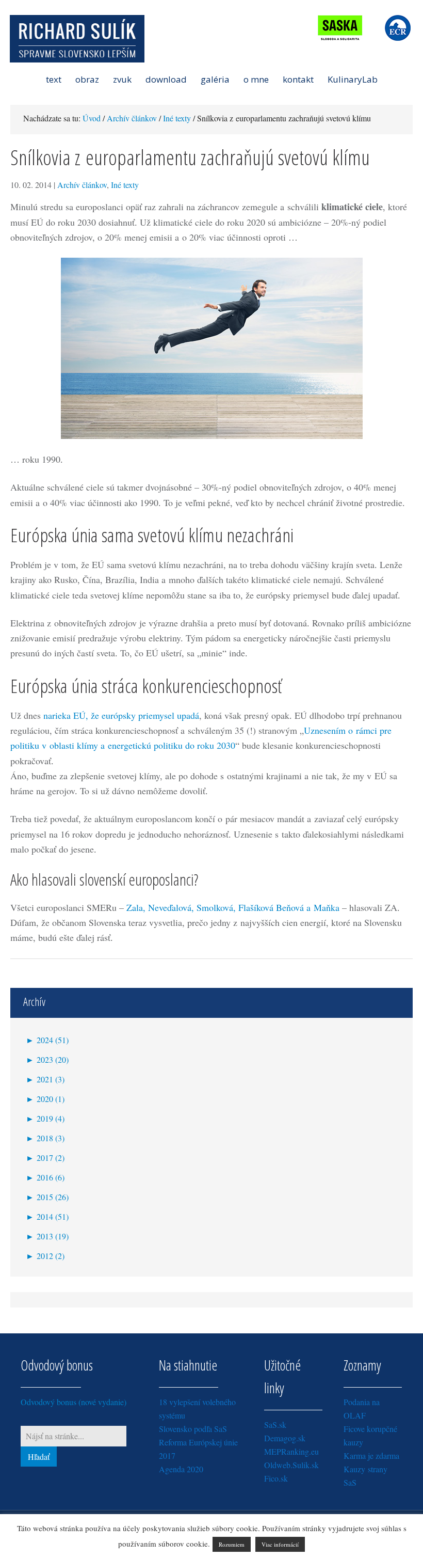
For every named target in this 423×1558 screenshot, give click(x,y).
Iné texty (125, 184)
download (166, 79)
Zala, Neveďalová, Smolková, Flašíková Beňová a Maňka (232, 907)
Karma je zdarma (371, 1455)
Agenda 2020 (181, 1468)
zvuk (122, 79)
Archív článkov (82, 184)
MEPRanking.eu (291, 1451)
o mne (256, 79)
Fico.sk (276, 1478)
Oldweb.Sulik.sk (291, 1464)
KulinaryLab (353, 79)
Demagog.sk (284, 1438)
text (53, 79)
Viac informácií (280, 1544)
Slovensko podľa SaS (193, 1428)
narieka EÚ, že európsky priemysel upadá (121, 715)
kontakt (298, 79)
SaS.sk (275, 1424)
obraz (87, 79)
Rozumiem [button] (232, 1544)
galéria (215, 79)
